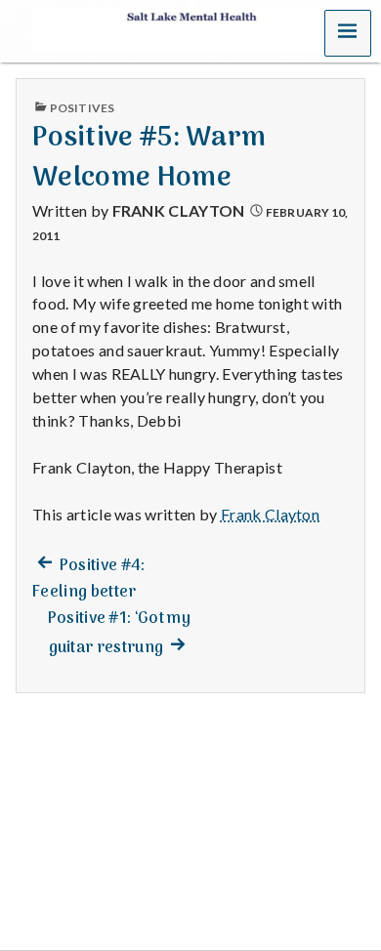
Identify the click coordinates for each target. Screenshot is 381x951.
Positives (82, 108)
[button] (347, 33)
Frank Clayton (178, 210)
